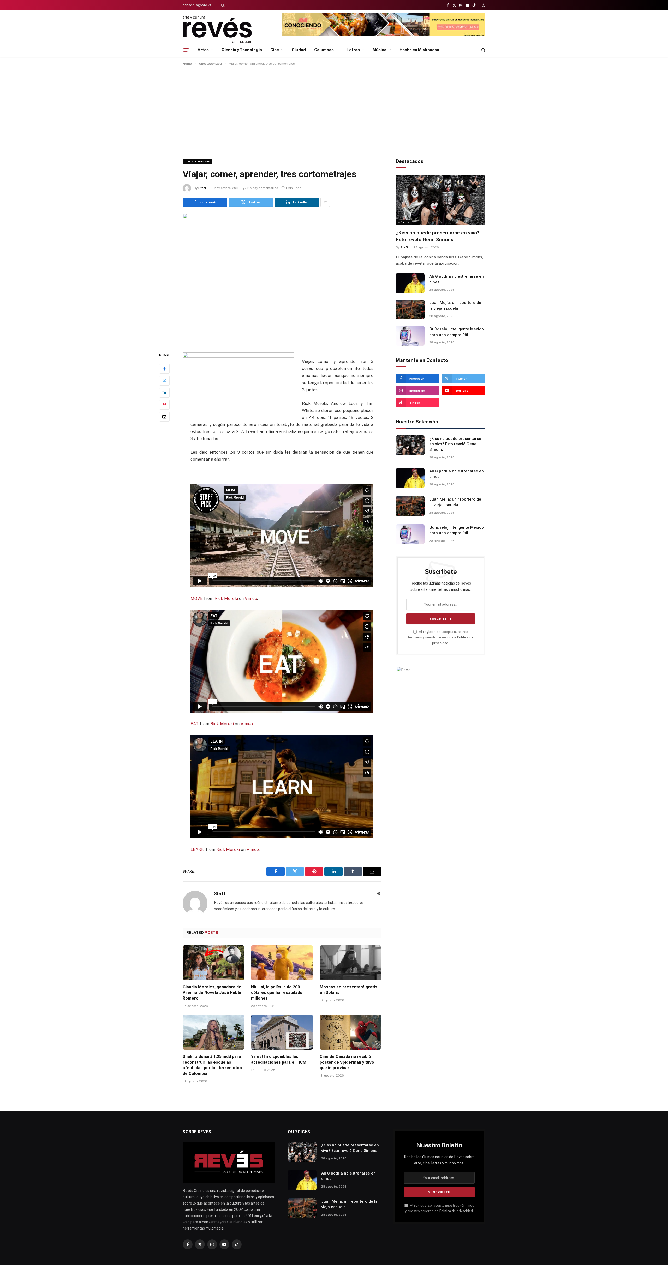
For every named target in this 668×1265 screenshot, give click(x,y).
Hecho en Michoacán (419, 49)
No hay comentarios (262, 188)
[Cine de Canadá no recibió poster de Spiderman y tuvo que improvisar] (350, 1032)
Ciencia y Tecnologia (242, 49)
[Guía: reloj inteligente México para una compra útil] (410, 336)
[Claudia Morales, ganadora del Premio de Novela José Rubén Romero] (213, 962)
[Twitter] (164, 381)
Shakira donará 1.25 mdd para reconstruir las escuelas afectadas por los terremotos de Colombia (212, 1065)
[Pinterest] (164, 405)
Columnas (324, 49)
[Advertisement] (334, 111)
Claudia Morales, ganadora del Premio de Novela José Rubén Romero (212, 992)
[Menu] (186, 49)
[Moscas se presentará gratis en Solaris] (350, 962)
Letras (353, 49)
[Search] (222, 5)
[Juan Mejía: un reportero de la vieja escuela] (410, 309)
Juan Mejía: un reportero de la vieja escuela (455, 305)
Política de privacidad (456, 1211)
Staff (202, 188)
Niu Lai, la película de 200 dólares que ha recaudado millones (276, 992)
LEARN (197, 849)
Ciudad (299, 49)
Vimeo (251, 598)
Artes (203, 49)
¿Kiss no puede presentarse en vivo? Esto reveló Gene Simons (437, 236)
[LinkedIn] (164, 393)
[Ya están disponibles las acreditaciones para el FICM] (282, 1032)
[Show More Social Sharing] (325, 202)
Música (379, 49)
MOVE (196, 598)
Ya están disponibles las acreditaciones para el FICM (278, 1059)
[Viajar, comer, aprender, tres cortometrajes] (282, 278)
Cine (274, 49)
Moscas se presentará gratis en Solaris (348, 989)
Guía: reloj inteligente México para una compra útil (456, 332)
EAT (194, 723)
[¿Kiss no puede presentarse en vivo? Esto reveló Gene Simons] (440, 200)
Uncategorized (197, 161)
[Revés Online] (217, 29)
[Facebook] (164, 369)
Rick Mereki (226, 598)
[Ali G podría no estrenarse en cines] (410, 283)
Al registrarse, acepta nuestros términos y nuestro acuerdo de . (441, 637)
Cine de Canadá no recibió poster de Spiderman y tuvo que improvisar (347, 1062)
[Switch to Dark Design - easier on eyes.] (483, 5)
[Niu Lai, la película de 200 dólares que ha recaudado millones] (282, 962)
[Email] (164, 417)
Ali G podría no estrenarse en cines (456, 279)
